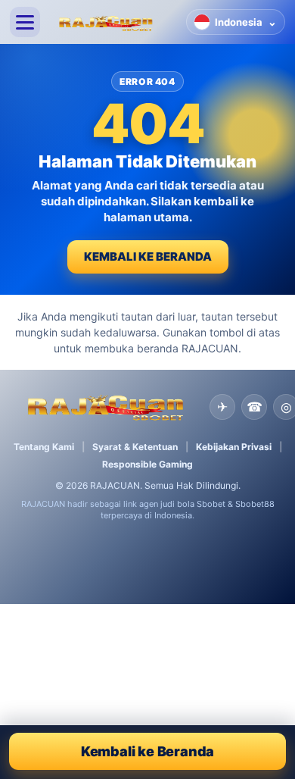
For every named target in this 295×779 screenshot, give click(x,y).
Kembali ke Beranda (148, 256)
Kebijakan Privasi (234, 446)
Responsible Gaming (147, 464)
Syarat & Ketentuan (135, 446)
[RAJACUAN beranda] (113, 22)
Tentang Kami (44, 446)
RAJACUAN (115, 485)
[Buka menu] (25, 22)
